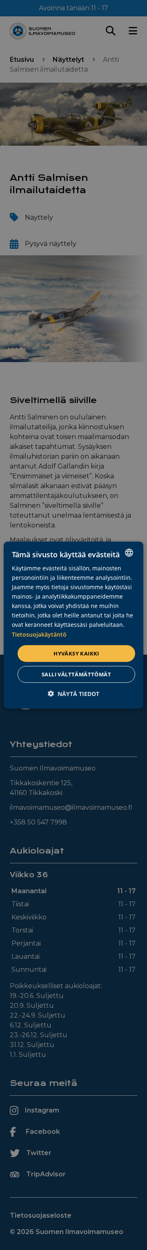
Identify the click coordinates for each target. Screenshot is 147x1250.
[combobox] (129, 552)
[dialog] (73, 625)
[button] (73, 693)
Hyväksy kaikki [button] (76, 653)
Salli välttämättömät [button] (76, 674)
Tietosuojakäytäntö (39, 634)
